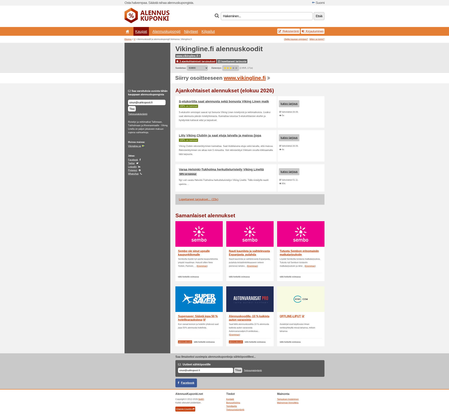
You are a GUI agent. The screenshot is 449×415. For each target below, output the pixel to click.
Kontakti (230, 399)
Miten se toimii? (317, 39)
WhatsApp (133, 173)
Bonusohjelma (233, 403)
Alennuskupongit (166, 31)
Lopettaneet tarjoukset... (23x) (198, 199)
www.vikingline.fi (187, 55)
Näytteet (191, 31)
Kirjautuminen (314, 31)
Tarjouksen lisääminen (288, 399)
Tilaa (132, 108)
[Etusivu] (127, 31)
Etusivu (128, 39)
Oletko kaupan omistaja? (296, 39)
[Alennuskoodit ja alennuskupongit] (147, 22)
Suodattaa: (180, 68)
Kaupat (141, 31)
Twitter (131, 163)
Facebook (133, 159)
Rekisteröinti (290, 31)
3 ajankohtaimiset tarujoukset (197, 61)
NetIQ (201, 399)
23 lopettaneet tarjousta (232, 61)
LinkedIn (132, 166)
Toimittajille (231, 406)
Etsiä (319, 16)
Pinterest (132, 170)
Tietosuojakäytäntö (137, 114)
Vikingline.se (134, 146)
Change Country (184, 409)
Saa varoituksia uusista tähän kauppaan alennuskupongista (147, 92)
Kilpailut (208, 31)
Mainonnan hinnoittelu (288, 403)
